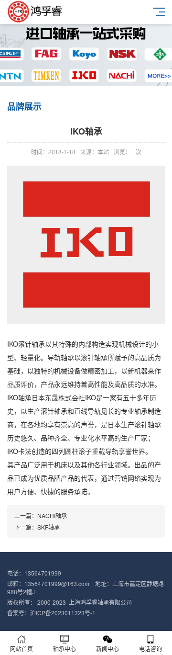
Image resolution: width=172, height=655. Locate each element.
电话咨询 (150, 648)
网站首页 (21, 648)
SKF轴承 (48, 527)
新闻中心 (107, 648)
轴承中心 (64, 648)
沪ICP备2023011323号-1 (63, 613)
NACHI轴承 (52, 515)
